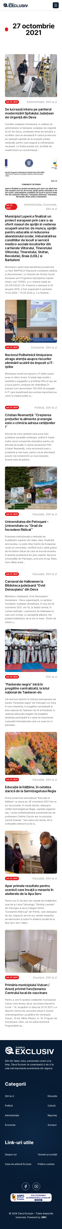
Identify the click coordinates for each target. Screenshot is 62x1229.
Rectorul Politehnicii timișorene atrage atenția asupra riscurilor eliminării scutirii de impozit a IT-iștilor (29, 361)
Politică (39, 407)
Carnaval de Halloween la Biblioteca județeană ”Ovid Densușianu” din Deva (25, 585)
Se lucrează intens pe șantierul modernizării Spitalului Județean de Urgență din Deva (29, 113)
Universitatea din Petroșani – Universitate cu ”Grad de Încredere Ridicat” (26, 526)
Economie (49, 204)
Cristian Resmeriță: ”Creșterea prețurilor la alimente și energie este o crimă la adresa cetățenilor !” (30, 421)
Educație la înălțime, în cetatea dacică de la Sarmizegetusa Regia (30, 789)
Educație (38, 514)
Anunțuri (38, 977)
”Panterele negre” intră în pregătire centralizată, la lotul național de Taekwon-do (27, 688)
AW (44, 1217)
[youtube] (36, 1186)
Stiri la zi (51, 102)
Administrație (35, 102)
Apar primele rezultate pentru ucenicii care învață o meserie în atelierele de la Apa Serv (29, 890)
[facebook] (25, 1186)
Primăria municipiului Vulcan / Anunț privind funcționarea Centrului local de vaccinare (27, 989)
